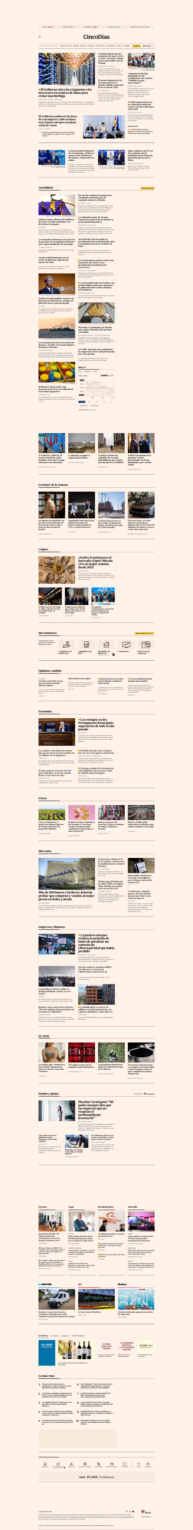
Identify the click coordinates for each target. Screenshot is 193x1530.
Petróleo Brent (88, 27)
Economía (83, 46)
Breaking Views (106, 1207)
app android (148, 1466)
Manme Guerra (42, 1243)
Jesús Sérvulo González (85, 756)
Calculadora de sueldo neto (65, 652)
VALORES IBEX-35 (84, 405)
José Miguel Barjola (74, 1243)
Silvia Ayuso (101, 90)
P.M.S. (69, 531)
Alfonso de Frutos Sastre (135, 1243)
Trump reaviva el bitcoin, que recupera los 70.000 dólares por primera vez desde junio (75, 610)
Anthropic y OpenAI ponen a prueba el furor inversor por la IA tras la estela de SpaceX (139, 894)
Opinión (119, 46)
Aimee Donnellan (103, 694)
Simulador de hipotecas (104, 652)
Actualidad (45, 187)
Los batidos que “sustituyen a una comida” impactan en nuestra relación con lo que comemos (51, 1068)
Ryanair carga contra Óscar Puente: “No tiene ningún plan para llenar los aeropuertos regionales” (56, 1009)
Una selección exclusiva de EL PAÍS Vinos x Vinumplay (73, 1364)
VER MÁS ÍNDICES (95, 405)
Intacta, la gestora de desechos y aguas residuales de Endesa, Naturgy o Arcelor (111, 825)
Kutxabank (149, 1094)
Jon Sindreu (101, 1259)
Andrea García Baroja (44, 1268)
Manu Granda (92, 955)
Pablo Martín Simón (133, 163)
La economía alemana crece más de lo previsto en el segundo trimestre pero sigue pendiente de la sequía (56, 242)
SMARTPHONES (132, 1248)
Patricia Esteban (73, 1256)
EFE (129, 885)
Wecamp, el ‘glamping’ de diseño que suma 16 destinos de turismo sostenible (95, 330)
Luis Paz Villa (132, 831)
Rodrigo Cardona (133, 86)
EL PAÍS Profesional (78, 1336)
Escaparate (65, 1336)
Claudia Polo (42, 1076)
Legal (71, 1207)
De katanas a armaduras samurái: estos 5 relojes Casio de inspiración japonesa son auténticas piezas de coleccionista (57, 1395)
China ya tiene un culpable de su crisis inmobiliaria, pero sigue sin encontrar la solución (111, 459)
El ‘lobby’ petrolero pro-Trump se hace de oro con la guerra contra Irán (96, 751)
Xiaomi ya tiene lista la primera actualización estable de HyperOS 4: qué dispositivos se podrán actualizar (56, 1386)
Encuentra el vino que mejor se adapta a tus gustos (106, 1355)
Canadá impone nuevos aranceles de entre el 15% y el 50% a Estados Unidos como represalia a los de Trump (111, 58)
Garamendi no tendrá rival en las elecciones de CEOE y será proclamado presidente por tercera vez (96, 264)
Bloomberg (41, 227)
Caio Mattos (131, 901)
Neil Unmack (101, 1250)
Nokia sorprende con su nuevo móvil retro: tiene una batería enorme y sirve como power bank (141, 1252)
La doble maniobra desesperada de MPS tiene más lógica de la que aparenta (110, 1245)
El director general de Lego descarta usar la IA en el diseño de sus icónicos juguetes (55, 389)
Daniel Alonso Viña (73, 835)
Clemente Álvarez (53, 99)
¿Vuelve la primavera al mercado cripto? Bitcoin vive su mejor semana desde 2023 (95, 562)
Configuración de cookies (65, 1525)
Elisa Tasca (81, 571)
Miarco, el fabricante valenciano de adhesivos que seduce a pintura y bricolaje (141, 824)
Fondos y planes (100, 46)
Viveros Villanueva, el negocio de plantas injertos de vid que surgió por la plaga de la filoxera (51, 825)
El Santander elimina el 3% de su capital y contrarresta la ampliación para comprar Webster (111, 862)
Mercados (76, 46)
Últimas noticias (111, 46)
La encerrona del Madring (89, 1312)
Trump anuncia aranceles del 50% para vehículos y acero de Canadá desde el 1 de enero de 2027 (54, 773)
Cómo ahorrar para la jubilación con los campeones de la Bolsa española (47, 1138)
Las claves (41, 678)
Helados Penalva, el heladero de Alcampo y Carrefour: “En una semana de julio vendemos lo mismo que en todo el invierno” (81, 826)
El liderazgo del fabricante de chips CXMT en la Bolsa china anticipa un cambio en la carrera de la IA (110, 885)
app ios (138, 1466)
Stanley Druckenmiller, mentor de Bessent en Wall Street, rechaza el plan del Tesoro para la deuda (56, 301)
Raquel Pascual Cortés (85, 270)
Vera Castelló (42, 1144)
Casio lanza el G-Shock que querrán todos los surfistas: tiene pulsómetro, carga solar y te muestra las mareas (141, 1265)
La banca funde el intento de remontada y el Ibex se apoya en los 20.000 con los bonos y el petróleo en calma (81, 155)
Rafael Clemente (132, 1078)
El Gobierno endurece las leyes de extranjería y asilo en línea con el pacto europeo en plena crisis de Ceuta (57, 121)
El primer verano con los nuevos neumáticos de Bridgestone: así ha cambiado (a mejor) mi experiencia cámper (56, 1314)
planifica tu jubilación (85, 1466)
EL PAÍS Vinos (43, 1336)
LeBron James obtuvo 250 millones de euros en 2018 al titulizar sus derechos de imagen (56, 222)
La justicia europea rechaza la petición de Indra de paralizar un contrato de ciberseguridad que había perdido (96, 943)
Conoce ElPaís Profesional (145, 633)
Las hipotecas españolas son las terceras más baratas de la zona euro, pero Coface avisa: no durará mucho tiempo (51, 525)
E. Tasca (67, 615)
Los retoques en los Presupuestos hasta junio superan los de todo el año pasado (96, 724)
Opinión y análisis (50, 670)
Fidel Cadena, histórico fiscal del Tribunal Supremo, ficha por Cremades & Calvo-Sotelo (80, 1238)
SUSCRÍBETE (136, 46)
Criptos (43, 549)
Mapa (93, 1525)
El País (50, 467)
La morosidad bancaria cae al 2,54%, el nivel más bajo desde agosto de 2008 (53, 260)
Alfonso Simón (102, 532)
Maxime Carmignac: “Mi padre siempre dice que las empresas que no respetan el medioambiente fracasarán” (95, 1110)
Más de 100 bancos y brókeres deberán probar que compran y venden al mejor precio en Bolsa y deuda (66, 896)
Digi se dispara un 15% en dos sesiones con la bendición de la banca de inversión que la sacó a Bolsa (140, 155)
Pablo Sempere (42, 467)
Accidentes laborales (74, 1248)
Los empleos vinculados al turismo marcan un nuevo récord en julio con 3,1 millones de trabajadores (56, 753)
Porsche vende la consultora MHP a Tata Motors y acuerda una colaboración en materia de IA (95, 969)
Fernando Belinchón (44, 1014)
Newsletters (101, 1525)
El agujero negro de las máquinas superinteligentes (81, 1066)
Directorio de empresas (144, 652)
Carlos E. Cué (42, 129)
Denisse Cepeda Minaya (44, 833)
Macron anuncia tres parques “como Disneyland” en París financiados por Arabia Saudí (139, 460)
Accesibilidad (88, 1525)
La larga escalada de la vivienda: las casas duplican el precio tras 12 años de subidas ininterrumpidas (95, 770)
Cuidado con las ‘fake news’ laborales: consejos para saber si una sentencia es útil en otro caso (81, 1265)
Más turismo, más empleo (79, 679)
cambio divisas (98, 1466)
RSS (97, 1525)
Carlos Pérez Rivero (100, 335)
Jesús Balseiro (82, 1315)
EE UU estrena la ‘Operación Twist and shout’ (111, 1255)
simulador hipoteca (58, 1466)
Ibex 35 (45, 27)
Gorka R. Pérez (42, 758)
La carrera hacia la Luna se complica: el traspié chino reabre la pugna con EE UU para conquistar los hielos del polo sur (141, 1069)
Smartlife (132, 1207)
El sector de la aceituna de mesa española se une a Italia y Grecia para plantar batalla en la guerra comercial (57, 1413)
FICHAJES (70, 1234)
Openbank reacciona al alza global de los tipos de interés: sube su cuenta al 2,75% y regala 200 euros (81, 524)
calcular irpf (45, 1466)
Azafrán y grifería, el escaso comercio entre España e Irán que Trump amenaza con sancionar (51, 459)
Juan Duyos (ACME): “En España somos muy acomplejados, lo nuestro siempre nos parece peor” (49, 1237)
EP (86, 203)
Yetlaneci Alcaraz (133, 112)
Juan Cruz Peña (42, 99)
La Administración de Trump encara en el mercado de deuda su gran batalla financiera (95, 220)
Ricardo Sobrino (43, 534)
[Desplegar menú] (39, 36)
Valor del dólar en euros (137, 27)
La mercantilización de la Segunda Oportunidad (140, 680)
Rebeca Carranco (103, 1073)
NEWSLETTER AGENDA (148, 188)
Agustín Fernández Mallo (75, 1071)
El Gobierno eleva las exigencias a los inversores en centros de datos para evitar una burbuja (65, 93)
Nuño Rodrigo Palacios (84, 225)
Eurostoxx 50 (111, 27)
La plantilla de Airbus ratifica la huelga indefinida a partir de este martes (54, 991)
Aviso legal (46, 1525)
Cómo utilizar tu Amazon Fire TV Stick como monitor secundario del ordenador (140, 1238)
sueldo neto (71, 1466)
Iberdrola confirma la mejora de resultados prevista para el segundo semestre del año (95, 198)
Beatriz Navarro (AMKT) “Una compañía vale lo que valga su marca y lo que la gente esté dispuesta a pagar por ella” (51, 1250)
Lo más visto (46, 1376)
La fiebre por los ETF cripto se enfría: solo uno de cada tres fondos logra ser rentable (49, 610)
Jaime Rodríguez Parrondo (85, 335)
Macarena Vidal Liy (103, 66)
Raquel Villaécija (133, 469)
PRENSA (70, 1261)
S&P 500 (65, 27)
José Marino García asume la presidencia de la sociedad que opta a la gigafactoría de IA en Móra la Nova (96, 242)
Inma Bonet (101, 467)
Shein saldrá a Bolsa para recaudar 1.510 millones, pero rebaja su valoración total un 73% (140, 879)
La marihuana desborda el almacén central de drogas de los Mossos (110, 1067)
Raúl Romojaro (43, 1319)
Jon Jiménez (81, 203)
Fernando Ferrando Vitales (76, 462)
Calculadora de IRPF (85, 652)
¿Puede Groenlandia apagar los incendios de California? (135, 1313)
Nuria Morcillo (82, 955)
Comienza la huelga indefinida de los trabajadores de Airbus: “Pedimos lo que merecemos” (140, 78)
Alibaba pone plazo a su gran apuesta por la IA (111, 1235)
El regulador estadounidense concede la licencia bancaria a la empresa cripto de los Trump (102, 611)
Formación (54, 1336)
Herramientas (47, 633)
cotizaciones (124, 1466)
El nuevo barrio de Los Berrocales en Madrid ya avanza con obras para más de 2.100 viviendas (110, 524)
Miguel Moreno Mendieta (85, 1121)
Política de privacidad (78, 1525)
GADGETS (130, 1234)
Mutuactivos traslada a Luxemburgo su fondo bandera (74, 1152)
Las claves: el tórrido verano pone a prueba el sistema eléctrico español (50, 683)
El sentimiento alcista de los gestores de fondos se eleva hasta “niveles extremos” (102, 1137)
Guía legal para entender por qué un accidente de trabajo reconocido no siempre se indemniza (81, 1252)
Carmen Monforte (43, 350)
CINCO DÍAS (41, 696)
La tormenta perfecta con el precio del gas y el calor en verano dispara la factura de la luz (56, 345)
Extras (42, 798)
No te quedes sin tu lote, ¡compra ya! (145, 1355)
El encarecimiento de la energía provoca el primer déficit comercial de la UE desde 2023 (110, 84)
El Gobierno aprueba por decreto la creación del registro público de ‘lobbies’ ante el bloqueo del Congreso (58, 134)
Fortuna (42, 1207)
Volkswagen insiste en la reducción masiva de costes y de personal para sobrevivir (141, 105)
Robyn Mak (101, 1239)
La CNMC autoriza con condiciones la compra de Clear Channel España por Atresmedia (96, 352)
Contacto (40, 1525)
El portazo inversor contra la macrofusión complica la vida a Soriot (110, 681)
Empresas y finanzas (66, 46)
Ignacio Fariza (97, 756)
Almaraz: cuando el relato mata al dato (79, 457)
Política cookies (54, 1525)
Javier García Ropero (84, 293)
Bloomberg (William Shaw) (135, 534)
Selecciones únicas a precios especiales (124, 1355)
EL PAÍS (126, 45)
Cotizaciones (90, 46)
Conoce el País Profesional (96, 1477)
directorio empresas (111, 1466)
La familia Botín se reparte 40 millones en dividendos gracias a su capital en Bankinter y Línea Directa (95, 1009)
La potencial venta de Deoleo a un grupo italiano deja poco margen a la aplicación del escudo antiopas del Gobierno (96, 286)
